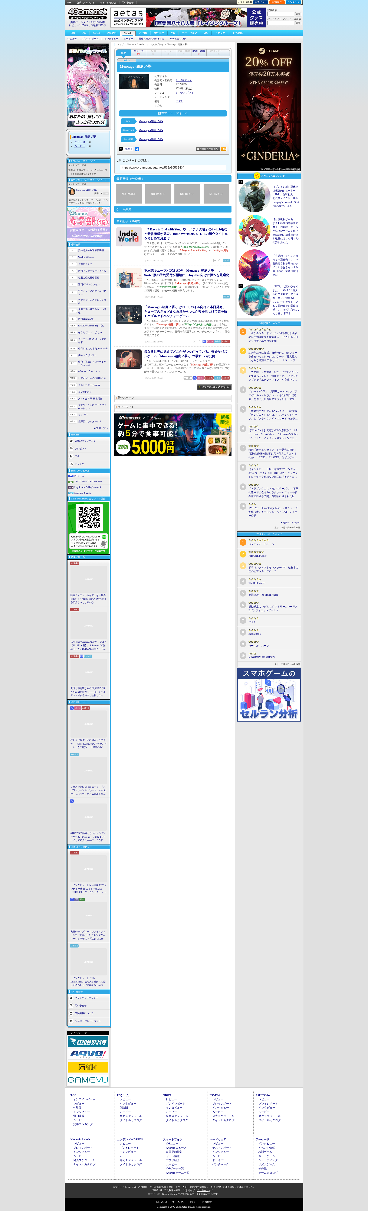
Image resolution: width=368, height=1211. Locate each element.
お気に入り (261, 2)
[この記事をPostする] (121, 149)
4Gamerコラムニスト (89, 371)
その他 (262, 1168)
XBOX (96, 32)
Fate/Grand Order (257, 555)
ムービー (128, 39)
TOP (72, 32)
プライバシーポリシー (86, 997)
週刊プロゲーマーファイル (92, 270)
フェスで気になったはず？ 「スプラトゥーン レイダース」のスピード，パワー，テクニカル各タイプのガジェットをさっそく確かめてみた (88, 790)
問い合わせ (128, 2)
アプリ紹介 (173, 1160)
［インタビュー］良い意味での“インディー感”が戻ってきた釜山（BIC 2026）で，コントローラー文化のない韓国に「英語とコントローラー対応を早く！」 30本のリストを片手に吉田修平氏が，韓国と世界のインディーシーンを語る (88, 889)
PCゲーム (79, 476)
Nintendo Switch (82, 493)
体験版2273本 (98, 25)
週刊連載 (78, 1116)
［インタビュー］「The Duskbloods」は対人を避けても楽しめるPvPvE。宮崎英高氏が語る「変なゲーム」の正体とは (88, 982)
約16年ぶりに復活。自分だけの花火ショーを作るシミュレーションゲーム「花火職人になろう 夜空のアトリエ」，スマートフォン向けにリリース (273, 356)
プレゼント (80, 448)
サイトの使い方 (108, 2)
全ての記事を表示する (215, 387)
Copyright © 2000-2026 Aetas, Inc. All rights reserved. (184, 1206)
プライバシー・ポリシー (185, 1202)
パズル (179, 101)
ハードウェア (189, 32)
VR (173, 32)
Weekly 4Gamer (86, 257)
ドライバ (79, 463)
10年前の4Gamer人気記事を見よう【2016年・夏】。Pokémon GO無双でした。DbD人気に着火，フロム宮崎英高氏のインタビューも (88, 645)
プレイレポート (90, 39)
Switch (128, 33)
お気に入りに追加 (209, 149)
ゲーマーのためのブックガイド (92, 341)
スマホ (143, 32)
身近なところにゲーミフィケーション (92, 407)
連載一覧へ (102, 428)
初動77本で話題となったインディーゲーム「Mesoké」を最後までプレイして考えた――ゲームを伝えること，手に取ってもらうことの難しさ (88, 837)
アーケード (262, 1139)
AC (206, 32)
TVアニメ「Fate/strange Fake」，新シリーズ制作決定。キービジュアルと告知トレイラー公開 (273, 512)
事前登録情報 (174, 1151)
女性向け (159, 32)
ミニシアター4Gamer (89, 385)
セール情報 (173, 1156)
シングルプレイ (185, 92)
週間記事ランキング (85, 440)
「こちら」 (203, 1190)
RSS (69, 2)
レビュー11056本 (78, 25)
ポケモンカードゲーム (261, 544)
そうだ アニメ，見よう (90, 332)
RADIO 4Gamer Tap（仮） (91, 325)
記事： (98, 193)
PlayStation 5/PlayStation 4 (87, 487)
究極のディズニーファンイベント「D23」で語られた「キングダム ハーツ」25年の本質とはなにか (88, 935)
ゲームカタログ (178, 39)
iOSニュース (173, 1143)
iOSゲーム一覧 (175, 1168)
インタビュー (111, 39)
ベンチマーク (220, 1164)
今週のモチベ (85, 264)
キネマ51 (83, 414)
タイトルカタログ (131, 1120)
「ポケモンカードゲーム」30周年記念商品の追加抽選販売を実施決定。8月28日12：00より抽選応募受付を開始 (273, 337)
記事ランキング (83, 1124)
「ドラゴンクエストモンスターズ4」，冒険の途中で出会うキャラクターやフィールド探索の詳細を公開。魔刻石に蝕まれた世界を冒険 (273, 492)
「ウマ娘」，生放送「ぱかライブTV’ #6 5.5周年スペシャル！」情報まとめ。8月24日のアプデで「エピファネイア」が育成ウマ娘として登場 (273, 376)
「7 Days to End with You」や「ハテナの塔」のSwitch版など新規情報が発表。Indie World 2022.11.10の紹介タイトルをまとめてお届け (186, 234)
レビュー (72, 39)
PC (84, 32)
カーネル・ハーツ (259, 645)
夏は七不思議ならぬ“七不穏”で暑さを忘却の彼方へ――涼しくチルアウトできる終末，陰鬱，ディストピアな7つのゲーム (88, 692)
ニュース (79, 142)
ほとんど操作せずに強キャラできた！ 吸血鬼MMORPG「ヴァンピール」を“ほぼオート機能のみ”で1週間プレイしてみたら (88, 744)
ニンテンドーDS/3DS (130, 1139)
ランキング (293, 2)
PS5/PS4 (111, 32)
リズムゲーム (266, 1164)
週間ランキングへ (291, 522)
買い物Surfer (84, 391)
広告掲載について (84, 1013)
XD (178, 80)
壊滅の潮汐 (255, 633)
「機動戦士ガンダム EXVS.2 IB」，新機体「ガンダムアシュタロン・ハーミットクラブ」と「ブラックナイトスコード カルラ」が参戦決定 (273, 415)
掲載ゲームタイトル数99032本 (87, 22)
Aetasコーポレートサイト (88, 1020)
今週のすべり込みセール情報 (92, 311)
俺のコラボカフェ (87, 355)
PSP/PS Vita (263, 1095)
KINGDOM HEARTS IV (262, 657)
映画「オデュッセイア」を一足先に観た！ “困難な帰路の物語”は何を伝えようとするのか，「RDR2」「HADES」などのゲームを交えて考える (88, 599)
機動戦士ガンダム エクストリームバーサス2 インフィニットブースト (273, 608)
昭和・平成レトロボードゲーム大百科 (92, 363)
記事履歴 (277, 2)
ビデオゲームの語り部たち (92, 378)
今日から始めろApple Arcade (93, 348)
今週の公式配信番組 (88, 277)
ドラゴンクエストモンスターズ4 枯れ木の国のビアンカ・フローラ (273, 569)
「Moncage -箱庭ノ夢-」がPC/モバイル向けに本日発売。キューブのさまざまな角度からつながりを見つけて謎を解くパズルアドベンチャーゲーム (185, 311)
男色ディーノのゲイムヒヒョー (92, 293)
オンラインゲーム (84, 1099)
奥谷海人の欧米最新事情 (91, 250)
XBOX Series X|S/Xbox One (88, 481)
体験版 (77, 1107)
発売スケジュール (131, 1116)
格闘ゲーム (265, 1151)
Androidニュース (176, 1147)
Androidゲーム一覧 (177, 1172)
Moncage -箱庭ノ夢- (86, 190)
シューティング (268, 1160)
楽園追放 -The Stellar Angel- (264, 594)
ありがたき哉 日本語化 (90, 398)
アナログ (220, 32)
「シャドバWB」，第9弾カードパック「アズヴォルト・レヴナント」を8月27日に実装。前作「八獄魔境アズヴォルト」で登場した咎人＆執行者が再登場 (273, 395)
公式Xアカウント (86, 2)
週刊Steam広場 (85, 318)
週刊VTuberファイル (89, 284)
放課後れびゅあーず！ (90, 421)
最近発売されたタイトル (151, 39)
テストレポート (222, 1147)
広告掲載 (207, 1202)
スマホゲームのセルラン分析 (92, 302)
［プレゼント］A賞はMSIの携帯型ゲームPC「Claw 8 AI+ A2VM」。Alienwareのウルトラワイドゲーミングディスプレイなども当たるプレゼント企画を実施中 (273, 434)
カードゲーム (266, 1156)
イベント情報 (266, 1147)
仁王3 (252, 622)
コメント (129, 149)
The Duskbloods (257, 583)
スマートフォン (173, 1139)
